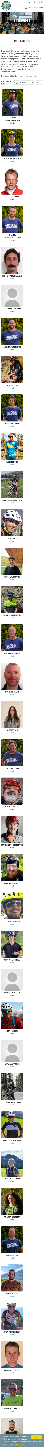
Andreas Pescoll (12, 1370)
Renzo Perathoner (12, 1140)
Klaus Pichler (12, 538)
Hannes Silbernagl (12, 347)
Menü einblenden (35, 7)
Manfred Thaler (12, 993)
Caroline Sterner (12, 1179)
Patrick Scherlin (12, 1408)
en (39, 2)
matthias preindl (12, 921)
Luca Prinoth (12, 1031)
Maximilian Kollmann (12, 845)
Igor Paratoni (12, 423)
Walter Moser (12, 807)
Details (12, 123)
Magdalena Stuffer (12, 309)
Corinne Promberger (12, 158)
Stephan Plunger (12, 1332)
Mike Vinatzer (11, 1255)
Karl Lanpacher (12, 1064)
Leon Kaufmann (12, 577)
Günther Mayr (12, 692)
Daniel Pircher (12, 1293)
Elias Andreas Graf (12, 1102)
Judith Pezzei (12, 385)
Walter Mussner (12, 653)
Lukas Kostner (12, 768)
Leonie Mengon (12, 730)
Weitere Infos (18, 1444)
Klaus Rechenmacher (12, 500)
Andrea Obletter (12, 1217)
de (35, 2)
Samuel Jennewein (12, 615)
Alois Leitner (12, 462)
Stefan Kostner (12, 197)
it (42, 2)
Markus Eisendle (12, 960)
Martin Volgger (12, 883)
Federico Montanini (12, 276)
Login (29, 2)
